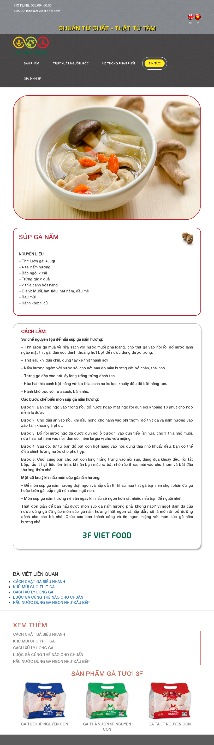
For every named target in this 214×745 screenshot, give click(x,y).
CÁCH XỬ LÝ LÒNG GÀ (33, 592)
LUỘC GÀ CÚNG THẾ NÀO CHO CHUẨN (48, 597)
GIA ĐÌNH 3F (32, 78)
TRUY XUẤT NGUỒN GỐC (71, 63)
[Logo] (31, 46)
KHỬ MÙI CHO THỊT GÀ (34, 587)
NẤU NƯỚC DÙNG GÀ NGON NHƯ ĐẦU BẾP (51, 602)
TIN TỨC (154, 63)
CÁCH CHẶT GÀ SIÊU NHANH (39, 581)
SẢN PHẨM (31, 63)
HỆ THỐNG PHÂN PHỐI (118, 63)
